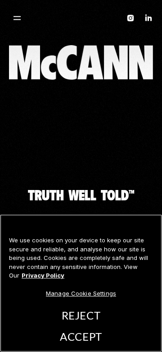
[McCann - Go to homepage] (81, 19)
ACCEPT (81, 337)
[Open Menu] (17, 18)
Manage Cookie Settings (81, 293)
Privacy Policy (43, 275)
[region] (81, 283)
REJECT (81, 316)
